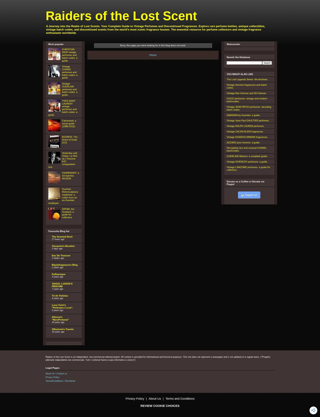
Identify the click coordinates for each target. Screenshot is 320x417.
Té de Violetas (60, 295)
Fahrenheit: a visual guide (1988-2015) (69, 123)
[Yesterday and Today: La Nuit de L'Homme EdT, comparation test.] (54, 163)
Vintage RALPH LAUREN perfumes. (245, 126)
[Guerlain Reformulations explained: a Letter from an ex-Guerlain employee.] (54, 199)
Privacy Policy (53, 377)
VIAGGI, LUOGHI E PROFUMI (62, 285)
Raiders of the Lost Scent (121, 16)
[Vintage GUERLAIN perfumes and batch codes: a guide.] (54, 93)
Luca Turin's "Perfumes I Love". (62, 306)
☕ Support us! (249, 195)
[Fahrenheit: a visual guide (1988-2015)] (54, 130)
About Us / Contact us (56, 373)
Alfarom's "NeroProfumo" (60, 318)
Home (152, 55)
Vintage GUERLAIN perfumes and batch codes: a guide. (70, 89)
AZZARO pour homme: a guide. (243, 142)
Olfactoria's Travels (63, 329)
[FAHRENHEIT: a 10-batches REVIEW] (54, 182)
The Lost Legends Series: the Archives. (247, 79)
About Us (155, 398)
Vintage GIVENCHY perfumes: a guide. (247, 161)
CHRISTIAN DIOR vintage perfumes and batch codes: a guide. (70, 55)
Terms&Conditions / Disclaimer (60, 381)
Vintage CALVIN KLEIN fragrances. (245, 131)
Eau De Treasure (61, 255)
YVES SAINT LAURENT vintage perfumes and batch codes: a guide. (63, 108)
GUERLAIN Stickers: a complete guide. (247, 156)
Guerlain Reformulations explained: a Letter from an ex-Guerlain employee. (63, 196)
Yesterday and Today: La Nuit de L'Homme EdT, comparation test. (62, 160)
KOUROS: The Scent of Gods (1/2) (70, 140)
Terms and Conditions (180, 398)
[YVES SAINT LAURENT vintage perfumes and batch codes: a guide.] (54, 110)
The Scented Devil (62, 236)
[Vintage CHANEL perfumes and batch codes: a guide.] (54, 76)
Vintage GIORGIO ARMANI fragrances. (247, 137)
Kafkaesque (58, 274)
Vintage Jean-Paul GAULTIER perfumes (248, 120)
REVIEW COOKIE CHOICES (160, 406)
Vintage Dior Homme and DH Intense (246, 93)
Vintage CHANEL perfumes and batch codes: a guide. (70, 72)
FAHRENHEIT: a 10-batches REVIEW (70, 176)
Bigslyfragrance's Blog (65, 265)
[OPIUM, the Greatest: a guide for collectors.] (54, 219)
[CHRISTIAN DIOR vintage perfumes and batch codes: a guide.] (54, 59)
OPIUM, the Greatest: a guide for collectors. (68, 213)
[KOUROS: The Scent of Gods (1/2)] (54, 146)
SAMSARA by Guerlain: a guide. (243, 115)
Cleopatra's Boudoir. (63, 246)
